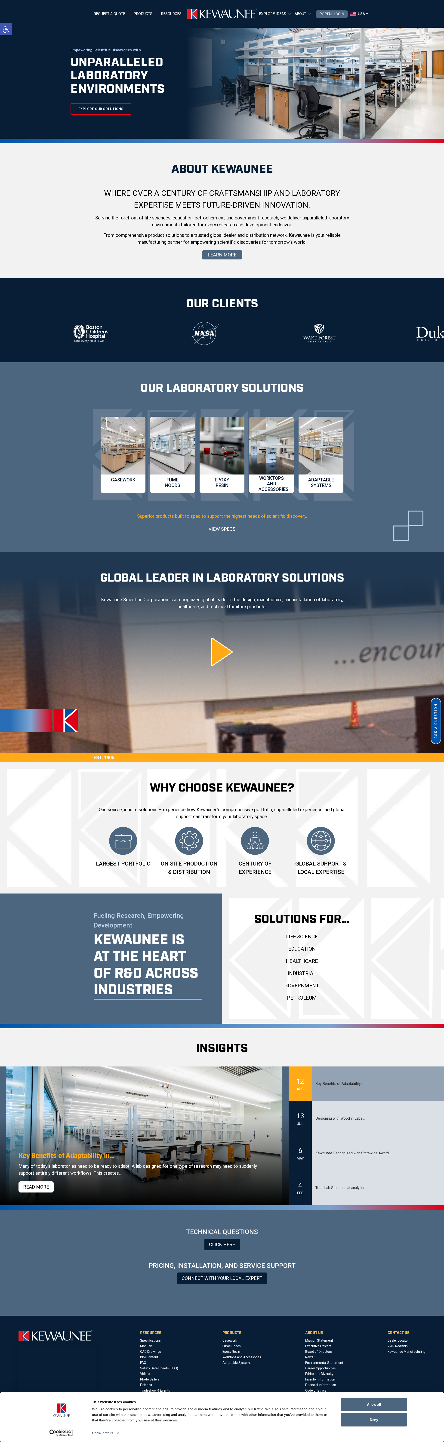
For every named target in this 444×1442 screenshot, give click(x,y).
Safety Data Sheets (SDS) (159, 1368)
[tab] (366, 1083)
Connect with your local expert (222, 1278)
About (300, 14)
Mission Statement (319, 1340)
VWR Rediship (398, 1346)
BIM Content (149, 1357)
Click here (222, 1244)
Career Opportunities (320, 1368)
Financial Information (320, 1385)
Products (142, 14)
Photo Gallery (150, 1379)
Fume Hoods (231, 1346)
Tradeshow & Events (155, 1390)
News (309, 1357)
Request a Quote (109, 14)
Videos (145, 1374)
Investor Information (320, 1379)
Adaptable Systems (236, 1363)
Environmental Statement (324, 1363)
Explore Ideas (272, 14)
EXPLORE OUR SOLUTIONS (100, 109)
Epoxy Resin (231, 1351)
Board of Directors (318, 1351)
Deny (374, 1419)
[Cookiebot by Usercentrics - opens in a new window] (61, 1433)
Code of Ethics (315, 1390)
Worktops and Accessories (241, 1357)
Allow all (374, 1404)
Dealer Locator (398, 1340)
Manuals (146, 1346)
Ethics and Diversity (319, 1374)
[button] (6, 29)
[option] (53, 333)
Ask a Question (436, 721)
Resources (171, 14)
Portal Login (331, 14)
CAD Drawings (150, 1351)
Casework (229, 1340)
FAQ (143, 1363)
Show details (102, 1433)
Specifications (150, 1340)
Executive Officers (318, 1346)
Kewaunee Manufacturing (407, 1351)
